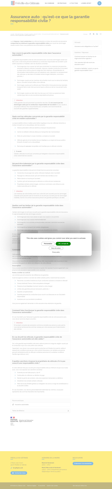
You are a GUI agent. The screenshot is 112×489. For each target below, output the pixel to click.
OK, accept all (63, 243)
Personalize (48, 243)
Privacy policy (56, 252)
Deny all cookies (56, 248)
